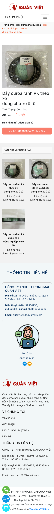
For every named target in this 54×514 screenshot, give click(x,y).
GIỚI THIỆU (8, 424)
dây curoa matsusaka (28, 24)
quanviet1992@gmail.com (27, 314)
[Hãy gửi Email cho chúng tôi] (4, 508)
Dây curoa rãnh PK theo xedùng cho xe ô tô (13, 188)
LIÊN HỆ (7, 436)
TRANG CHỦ (14, 17)
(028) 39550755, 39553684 (31, 465)
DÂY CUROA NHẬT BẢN (15, 430)
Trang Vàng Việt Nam (39, 509)
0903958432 (26, 131)
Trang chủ (8, 24)
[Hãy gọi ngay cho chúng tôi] (4, 490)
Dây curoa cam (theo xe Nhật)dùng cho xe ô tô (40, 188)
